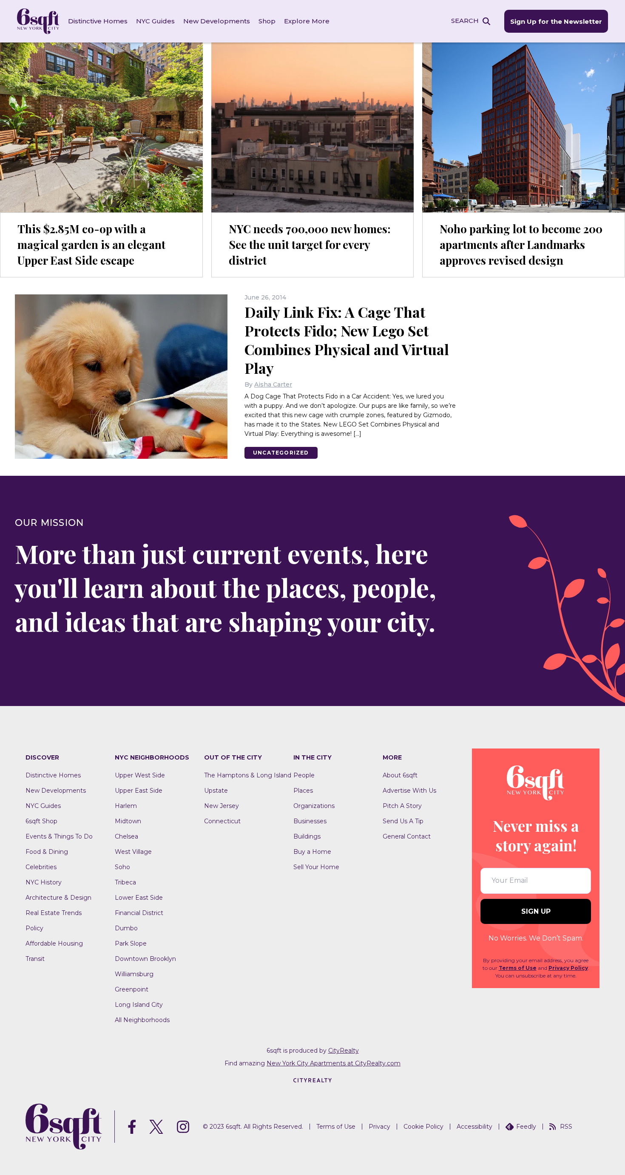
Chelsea (126, 836)
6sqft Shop (41, 821)
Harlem (126, 806)
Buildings (307, 836)
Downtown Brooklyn (145, 959)
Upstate (216, 790)
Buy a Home (312, 852)
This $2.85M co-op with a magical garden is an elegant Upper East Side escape (91, 244)
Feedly (526, 1126)
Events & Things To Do (59, 836)
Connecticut (222, 821)
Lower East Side (139, 897)
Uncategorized (281, 452)
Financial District (139, 913)
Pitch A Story (402, 806)
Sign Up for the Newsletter (556, 21)
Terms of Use (518, 968)
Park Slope (131, 943)
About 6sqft (400, 775)
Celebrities (41, 867)
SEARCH (465, 21)
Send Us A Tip (403, 821)
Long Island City (139, 1004)
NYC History (44, 882)
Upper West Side (140, 775)
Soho (122, 867)
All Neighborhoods (142, 1020)
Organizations (314, 806)
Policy (34, 928)
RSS (566, 1126)
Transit (35, 959)
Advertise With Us (409, 790)
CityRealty (343, 1050)
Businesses (310, 821)
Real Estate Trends (54, 913)
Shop (267, 21)
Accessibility (474, 1126)
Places (303, 790)
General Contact (407, 836)
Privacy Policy (568, 968)
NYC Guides (155, 21)
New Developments (216, 21)
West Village (133, 852)
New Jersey (221, 806)
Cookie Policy (423, 1126)
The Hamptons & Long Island (247, 775)
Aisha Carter (273, 384)
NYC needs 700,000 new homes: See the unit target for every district (309, 244)
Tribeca (125, 882)
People (304, 775)
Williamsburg (134, 974)
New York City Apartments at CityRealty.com (334, 1063)
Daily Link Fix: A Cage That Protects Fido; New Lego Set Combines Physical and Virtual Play (346, 340)
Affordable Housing (54, 943)
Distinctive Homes (98, 21)
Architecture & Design (58, 897)
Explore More (307, 21)
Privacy (379, 1126)
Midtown (128, 821)
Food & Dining (47, 852)
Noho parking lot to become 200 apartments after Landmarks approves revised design (521, 244)
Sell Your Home (316, 867)
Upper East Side (138, 790)
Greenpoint (131, 989)
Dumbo (126, 928)
